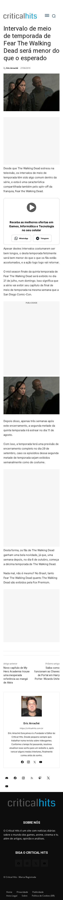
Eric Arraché (12, 68)
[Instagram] (28, 761)
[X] (34, 761)
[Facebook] (22, 761)
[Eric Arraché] (31, 706)
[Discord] (7, 777)
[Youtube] (40, 761)
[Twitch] (40, 777)
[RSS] (32, 777)
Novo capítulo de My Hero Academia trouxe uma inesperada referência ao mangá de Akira (17, 675)
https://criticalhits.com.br (31, 728)
